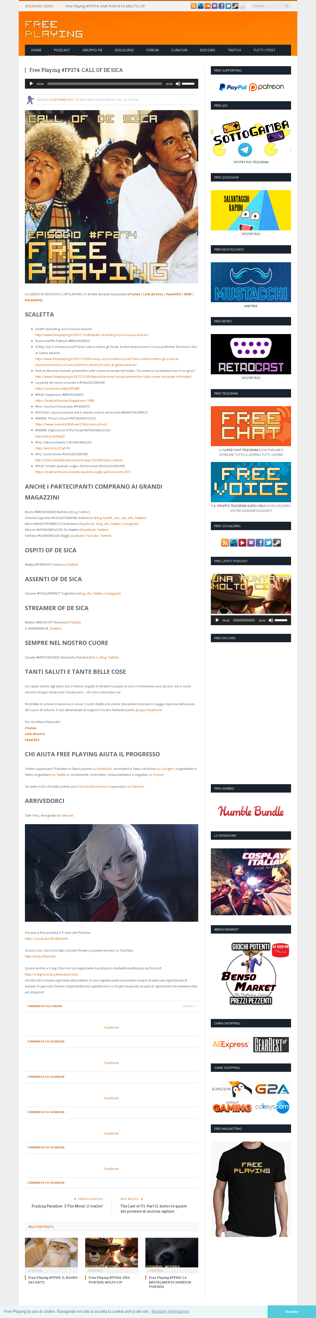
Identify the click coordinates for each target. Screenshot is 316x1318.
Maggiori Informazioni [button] (170, 1311)
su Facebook (102, 768)
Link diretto (153, 294)
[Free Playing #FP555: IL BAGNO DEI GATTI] (51, 1255)
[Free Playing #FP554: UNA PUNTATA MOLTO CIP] (111, 1255)
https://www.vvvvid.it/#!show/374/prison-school (71, 424)
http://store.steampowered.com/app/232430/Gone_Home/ (79, 460)
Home (36, 50)
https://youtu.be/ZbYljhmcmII (46, 938)
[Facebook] (221, 7)
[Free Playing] (54, 28)
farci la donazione (92, 786)
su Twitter (59, 774)
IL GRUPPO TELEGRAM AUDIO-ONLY (240, 505)
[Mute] (178, 83)
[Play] (31, 83)
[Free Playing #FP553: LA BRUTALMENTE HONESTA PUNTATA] (171, 1255)
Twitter (84, 512)
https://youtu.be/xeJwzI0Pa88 (57, 388)
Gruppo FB (92, 50)
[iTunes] (201, 7)
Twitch (234, 50)
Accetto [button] (291, 1312)
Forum (152, 50)
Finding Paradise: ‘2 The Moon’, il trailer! (67, 1206)
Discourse (124, 50)
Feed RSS (173, 294)
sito (116, 518)
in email (77, 704)
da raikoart (65, 815)
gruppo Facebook (148, 710)
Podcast (62, 50)
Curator (179, 50)
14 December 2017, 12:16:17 (67, 99)
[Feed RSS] (194, 7)
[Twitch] (214, 7)
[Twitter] (228, 7)
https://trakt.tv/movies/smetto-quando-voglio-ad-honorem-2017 (83, 472)
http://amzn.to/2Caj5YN (52, 448)
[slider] (189, 83)
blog (74, 512)
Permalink (33, 300)
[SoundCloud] (208, 7)
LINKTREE (251, 306)
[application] (111, 84)
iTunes (134, 294)
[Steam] (235, 7)
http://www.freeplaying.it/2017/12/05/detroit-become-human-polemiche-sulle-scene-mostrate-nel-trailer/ (113, 376)
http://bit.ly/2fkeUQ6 (40, 956)
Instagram (130, 523)
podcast (78, 535)
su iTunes (156, 774)
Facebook (87, 523)
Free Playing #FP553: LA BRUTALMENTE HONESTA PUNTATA (170, 1282)
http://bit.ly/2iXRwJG (50, 436)
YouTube (92, 535)
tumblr (108, 518)
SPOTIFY (239, 162)
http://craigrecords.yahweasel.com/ (51, 974)
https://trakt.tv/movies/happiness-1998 (64, 400)
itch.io (94, 657)
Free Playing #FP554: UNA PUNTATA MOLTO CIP (105, 6)
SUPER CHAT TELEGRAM (240, 450)
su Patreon (135, 786)
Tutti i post (264, 50)
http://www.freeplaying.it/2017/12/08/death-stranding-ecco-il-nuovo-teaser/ (91, 335)
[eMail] (242, 7)
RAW (188, 294)
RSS (249, 162)
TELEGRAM (261, 162)
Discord (207, 50)
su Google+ (165, 768)
